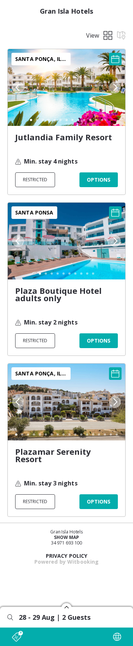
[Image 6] (61, 120)
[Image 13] (102, 120)
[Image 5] (55, 120)
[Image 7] (66, 120)
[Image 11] (90, 120)
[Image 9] (78, 120)
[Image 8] (72, 120)
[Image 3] (43, 120)
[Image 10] (84, 120)
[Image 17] (111, 434)
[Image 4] (49, 120)
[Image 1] (31, 120)
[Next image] (116, 87)
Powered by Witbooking (66, 561)
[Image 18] (117, 434)
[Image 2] (37, 120)
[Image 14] (93, 434)
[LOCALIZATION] (117, 637)
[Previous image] (17, 87)
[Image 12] (96, 120)
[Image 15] (99, 434)
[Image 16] (105, 434)
